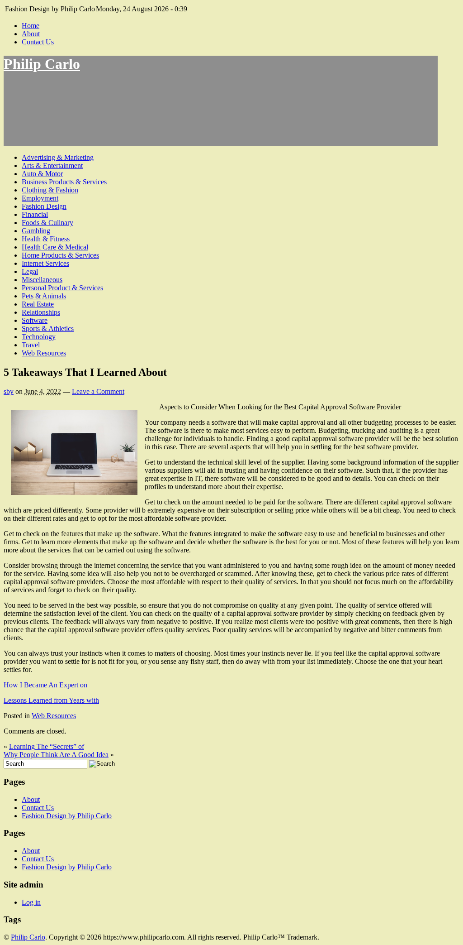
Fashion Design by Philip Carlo (67, 816)
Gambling (36, 231)
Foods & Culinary (47, 222)
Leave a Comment (98, 391)
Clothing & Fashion (50, 190)
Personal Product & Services (62, 288)
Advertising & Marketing (58, 157)
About (31, 34)
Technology (39, 337)
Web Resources (44, 353)
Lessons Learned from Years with (51, 700)
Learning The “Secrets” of (46, 746)
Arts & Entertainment (52, 165)
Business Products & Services (64, 182)
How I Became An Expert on (45, 685)
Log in (31, 902)
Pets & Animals (44, 296)
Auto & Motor (42, 173)
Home (30, 25)
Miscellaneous (42, 279)
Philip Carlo (42, 64)
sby (9, 391)
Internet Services (45, 263)
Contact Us (38, 42)
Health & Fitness (46, 239)
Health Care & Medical (55, 247)
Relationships (41, 312)
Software (34, 320)
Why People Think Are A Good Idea (56, 754)
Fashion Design (44, 206)
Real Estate (38, 304)
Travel (31, 345)
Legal (30, 271)
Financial (35, 214)
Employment (40, 198)
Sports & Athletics (48, 328)
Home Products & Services (60, 255)
